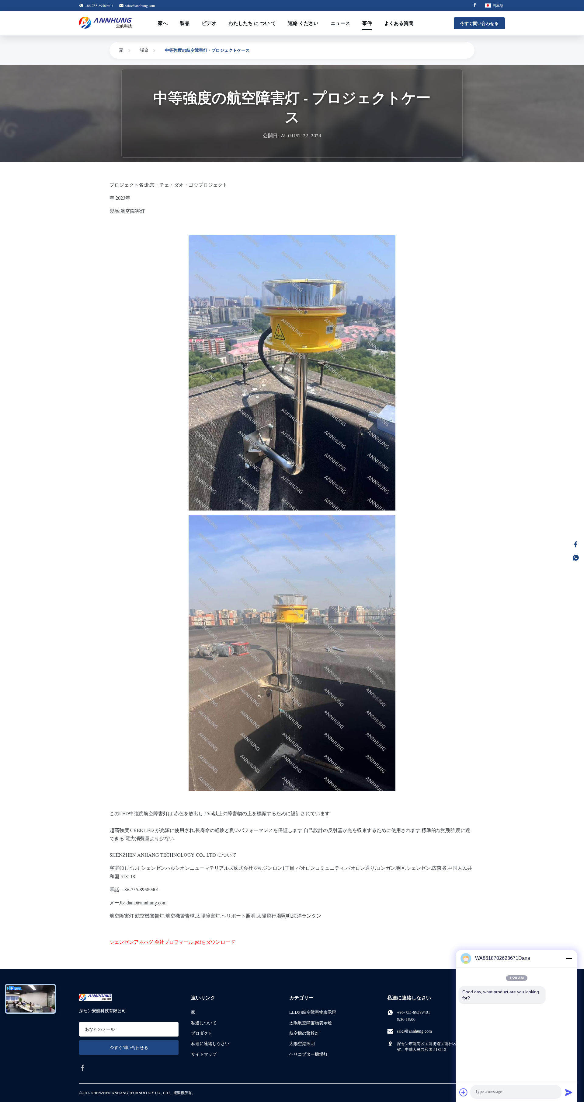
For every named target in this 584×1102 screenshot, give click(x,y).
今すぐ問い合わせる (479, 23)
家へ (163, 22)
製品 (184, 22)
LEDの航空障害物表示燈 (312, 1012)
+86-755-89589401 (413, 1012)
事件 (367, 22)
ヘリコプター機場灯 (308, 1054)
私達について (204, 1023)
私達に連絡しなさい (210, 1043)
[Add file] (463, 1092)
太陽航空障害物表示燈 (310, 1023)
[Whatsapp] (575, 557)
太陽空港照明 (302, 1043)
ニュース (340, 22)
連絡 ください (303, 22)
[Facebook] (474, 5)
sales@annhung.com (140, 5)
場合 (144, 50)
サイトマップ (204, 1054)
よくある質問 (398, 22)
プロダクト (201, 1033)
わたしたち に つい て (252, 22)
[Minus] (568, 958)
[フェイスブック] (575, 544)
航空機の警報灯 (304, 1033)
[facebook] (82, 1067)
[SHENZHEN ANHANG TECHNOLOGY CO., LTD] (105, 23)
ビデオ (209, 22)
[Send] (569, 1092)
